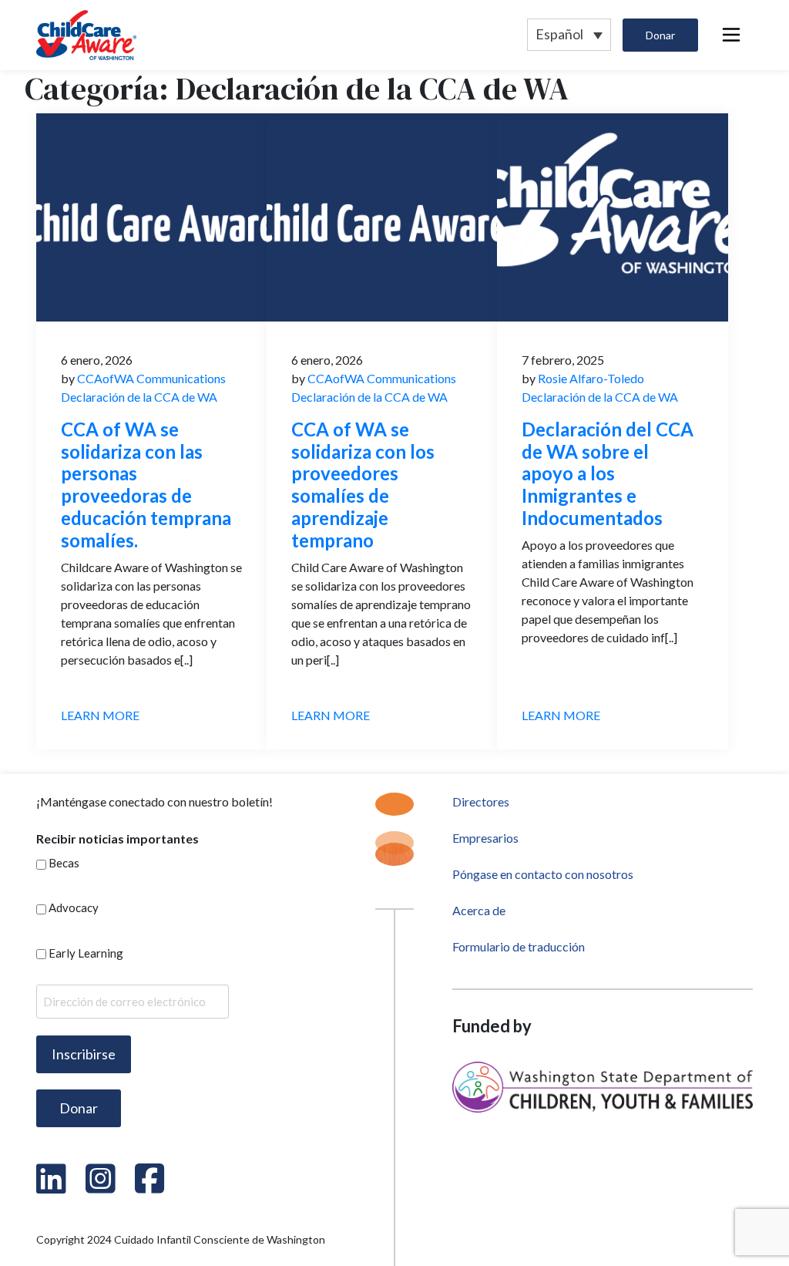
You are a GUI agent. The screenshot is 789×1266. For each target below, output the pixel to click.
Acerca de (478, 910)
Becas (64, 863)
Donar (660, 35)
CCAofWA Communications (150, 378)
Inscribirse (84, 1053)
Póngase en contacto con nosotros (542, 874)
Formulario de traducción (518, 946)
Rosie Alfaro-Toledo (590, 378)
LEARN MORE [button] (100, 715)
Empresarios (485, 837)
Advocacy (74, 907)
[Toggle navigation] (731, 35)
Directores (480, 801)
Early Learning (86, 953)
